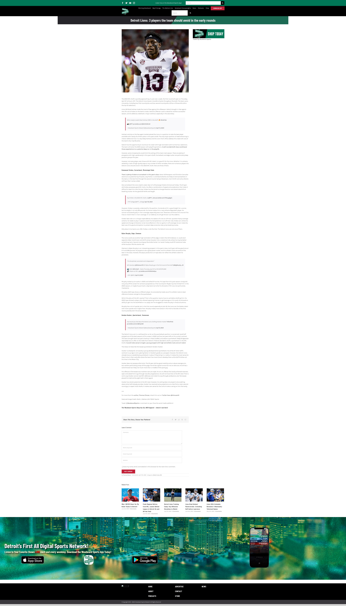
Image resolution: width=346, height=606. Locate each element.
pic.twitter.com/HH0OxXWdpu (147, 271)
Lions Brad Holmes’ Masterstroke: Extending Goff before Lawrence (193, 506)
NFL (161, 475)
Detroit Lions (156, 475)
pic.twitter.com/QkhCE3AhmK (141, 124)
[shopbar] (208, 30)
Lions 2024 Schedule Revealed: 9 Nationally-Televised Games (214, 506)
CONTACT (178, 591)
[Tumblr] (182, 419)
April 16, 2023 (149, 202)
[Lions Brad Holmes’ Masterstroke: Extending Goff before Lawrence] (194, 495)
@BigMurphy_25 (178, 265)
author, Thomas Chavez (141, 395)
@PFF (131, 124)
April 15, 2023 (160, 128)
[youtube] (130, 3)
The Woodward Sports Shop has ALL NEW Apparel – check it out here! (145, 408)
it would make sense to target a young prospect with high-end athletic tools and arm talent (156, 343)
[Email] (185, 419)
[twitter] (126, 3)
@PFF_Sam (151, 198)
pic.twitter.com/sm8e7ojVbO (135, 324)
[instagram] (134, 3)
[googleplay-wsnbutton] (145, 557)
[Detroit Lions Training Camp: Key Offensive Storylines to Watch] (172, 495)
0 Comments (133, 508)
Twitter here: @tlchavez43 (170, 395)
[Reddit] (178, 419)
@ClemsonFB (139, 265)
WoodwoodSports (133, 403)
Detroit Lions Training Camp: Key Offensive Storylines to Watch (171, 506)
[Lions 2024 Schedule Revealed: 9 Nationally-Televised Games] (215, 495)
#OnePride (163, 120)
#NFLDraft (136, 269)
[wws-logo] (125, 8)
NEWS (204, 586)
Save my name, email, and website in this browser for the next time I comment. (149, 466)
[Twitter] (175, 419)
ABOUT (150, 591)
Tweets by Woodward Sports (202, 39)
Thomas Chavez (127, 475)
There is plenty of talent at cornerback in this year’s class (140, 174)
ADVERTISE (179, 586)
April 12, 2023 (139, 275)
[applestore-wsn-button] (32, 557)
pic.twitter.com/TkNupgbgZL (164, 198)
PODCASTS (152, 596)
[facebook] (123, 3)
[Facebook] (172, 419)
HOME (150, 586)
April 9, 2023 (160, 328)
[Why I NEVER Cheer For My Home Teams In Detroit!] (130, 495)
